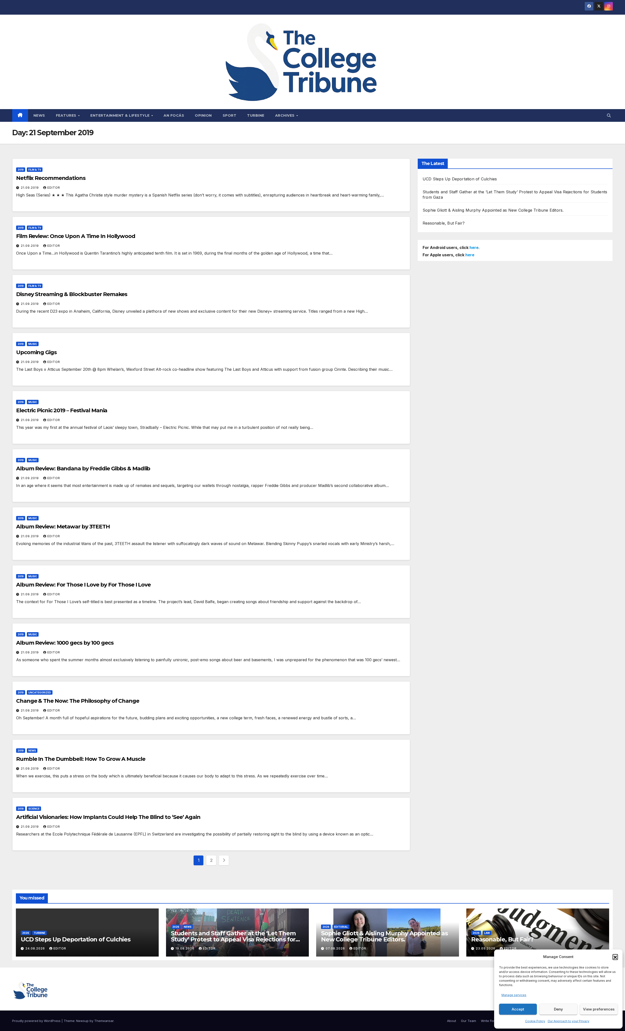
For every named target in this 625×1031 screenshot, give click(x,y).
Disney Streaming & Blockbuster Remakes (71, 294)
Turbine (255, 115)
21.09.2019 (30, 187)
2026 (25, 932)
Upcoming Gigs (36, 352)
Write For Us (490, 1021)
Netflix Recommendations (50, 178)
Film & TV (34, 169)
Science (34, 808)
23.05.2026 (486, 948)
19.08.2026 (185, 948)
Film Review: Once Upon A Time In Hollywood (75, 236)
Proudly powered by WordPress (37, 1021)
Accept (518, 1009)
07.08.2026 (336, 948)
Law (487, 932)
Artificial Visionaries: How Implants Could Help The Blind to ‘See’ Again (108, 817)
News (39, 115)
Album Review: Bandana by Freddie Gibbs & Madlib (83, 468)
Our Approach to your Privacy (568, 1021)
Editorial (341, 926)
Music (32, 343)
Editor (53, 187)
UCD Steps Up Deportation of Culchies (460, 178)
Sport (230, 115)
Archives (285, 115)
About (451, 1021)
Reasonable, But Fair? (444, 223)
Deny (558, 1009)
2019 (21, 169)
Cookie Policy (535, 1021)
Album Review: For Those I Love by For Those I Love (83, 584)
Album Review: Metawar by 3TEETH (63, 526)
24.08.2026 (35, 948)
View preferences (599, 1009)
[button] (615, 956)
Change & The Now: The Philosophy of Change (77, 701)
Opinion (203, 115)
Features (67, 115)
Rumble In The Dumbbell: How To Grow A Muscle (80, 759)
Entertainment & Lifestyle (120, 115)
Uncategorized (39, 692)
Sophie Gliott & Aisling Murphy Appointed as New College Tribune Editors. (493, 210)
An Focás (174, 115)
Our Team (468, 1021)
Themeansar (104, 1021)
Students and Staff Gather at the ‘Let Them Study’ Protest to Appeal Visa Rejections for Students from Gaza (233, 939)
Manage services (513, 995)
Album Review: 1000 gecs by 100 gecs (65, 642)
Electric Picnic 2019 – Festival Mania (61, 410)
